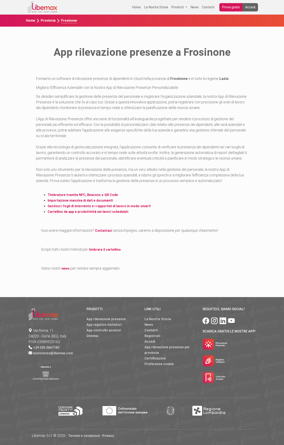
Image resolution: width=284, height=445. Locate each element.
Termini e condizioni (84, 436)
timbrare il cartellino (105, 250)
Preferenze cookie (159, 364)
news (66, 268)
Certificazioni (155, 358)
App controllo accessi (103, 330)
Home (136, 7)
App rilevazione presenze (106, 319)
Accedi (250, 7)
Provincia (48, 20)
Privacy (108, 436)
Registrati (152, 336)
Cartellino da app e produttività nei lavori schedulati (88, 212)
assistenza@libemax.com (53, 353)
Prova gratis (231, 7)
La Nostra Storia (156, 7)
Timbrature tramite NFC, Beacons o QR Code (83, 195)
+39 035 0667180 (46, 348)
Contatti (208, 7)
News (194, 7)
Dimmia (92, 336)
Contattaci (103, 231)
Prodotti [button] (178, 7)
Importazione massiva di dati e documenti (80, 200)
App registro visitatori (104, 325)
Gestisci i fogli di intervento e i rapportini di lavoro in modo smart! (99, 206)
